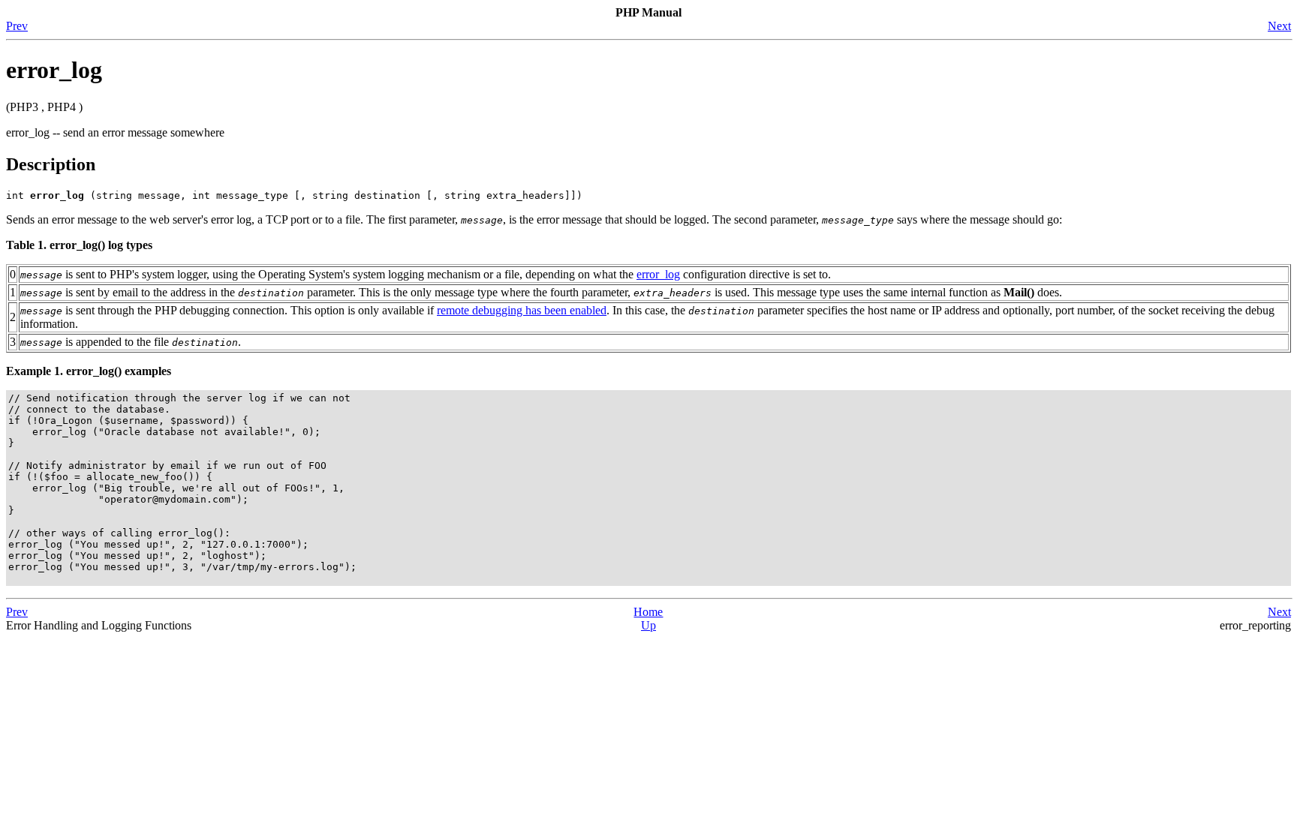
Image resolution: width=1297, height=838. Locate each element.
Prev (17, 26)
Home (648, 611)
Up (648, 625)
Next (1279, 26)
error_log (658, 274)
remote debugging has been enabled (521, 310)
